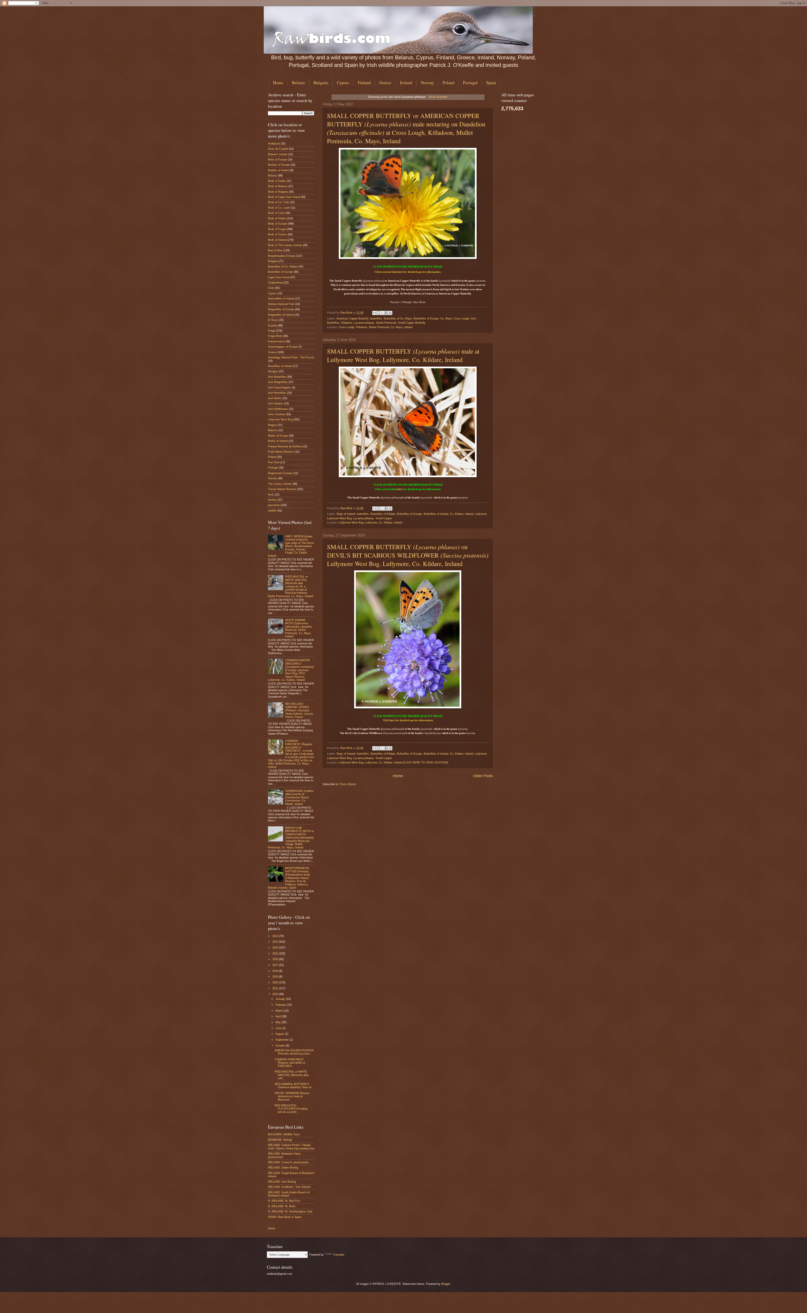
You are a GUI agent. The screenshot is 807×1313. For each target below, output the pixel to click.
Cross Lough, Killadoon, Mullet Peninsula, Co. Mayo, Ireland (375, 327)
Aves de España (278, 148)
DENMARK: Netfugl (280, 1139)
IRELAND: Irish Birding (282, 1181)
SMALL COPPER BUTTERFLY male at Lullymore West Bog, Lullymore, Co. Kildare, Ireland (403, 355)
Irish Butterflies (277, 376)
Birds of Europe (277, 223)
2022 (275, 994)
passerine (274, 505)
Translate (338, 1254)
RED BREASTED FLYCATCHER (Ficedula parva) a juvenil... (291, 1109)
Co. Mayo (446, 318)
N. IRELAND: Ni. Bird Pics (284, 1200)
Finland (364, 82)
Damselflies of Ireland (281, 298)
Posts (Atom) (348, 784)
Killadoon (346, 322)
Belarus (298, 82)
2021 (275, 988)
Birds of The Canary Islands (285, 245)
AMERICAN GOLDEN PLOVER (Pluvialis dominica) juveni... (294, 1052)
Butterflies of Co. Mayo (398, 318)
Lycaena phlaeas (364, 322)
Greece (385, 82)
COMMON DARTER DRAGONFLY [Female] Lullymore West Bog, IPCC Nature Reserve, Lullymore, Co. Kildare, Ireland (291, 670)
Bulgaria (321, 82)
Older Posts (483, 776)
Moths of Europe (278, 435)
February (281, 1004)
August (280, 1033)
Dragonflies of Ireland (281, 314)
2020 (275, 982)
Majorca (273, 430)
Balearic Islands (277, 154)
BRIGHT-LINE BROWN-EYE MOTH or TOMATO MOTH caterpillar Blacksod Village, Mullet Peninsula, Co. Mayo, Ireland (291, 837)
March (280, 1010)
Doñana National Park (281, 304)
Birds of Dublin (277, 181)
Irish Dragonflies (278, 382)
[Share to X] (382, 313)
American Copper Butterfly (352, 318)
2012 (275, 936)
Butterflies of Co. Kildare (283, 266)
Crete (271, 287)
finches (272, 499)
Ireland (406, 82)
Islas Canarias (276, 414)
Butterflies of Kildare (383, 513)
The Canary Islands (280, 483)
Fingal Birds (275, 336)
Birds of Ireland (277, 239)
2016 (275, 959)
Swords (272, 478)
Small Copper (384, 518)
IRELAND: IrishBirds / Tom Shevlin (289, 1186)
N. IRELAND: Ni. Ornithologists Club (290, 1211)
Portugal (470, 82)
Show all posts (437, 96)
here (400, 271)
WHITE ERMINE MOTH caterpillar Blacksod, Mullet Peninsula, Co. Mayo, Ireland (298, 628)
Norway (427, 82)
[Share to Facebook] (386, 313)
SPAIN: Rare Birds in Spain (284, 1217)
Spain (491, 82)
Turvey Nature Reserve (282, 489)
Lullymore (481, 513)
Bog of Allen (275, 250)
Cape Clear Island (279, 277)
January (281, 998)
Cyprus (343, 82)
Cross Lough (461, 318)
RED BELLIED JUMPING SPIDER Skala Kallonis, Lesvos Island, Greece (299, 710)
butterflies (376, 318)
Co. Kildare (456, 513)
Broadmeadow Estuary (281, 255)
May (279, 1022)
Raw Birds (346, 312)
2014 (275, 947)
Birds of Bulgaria (278, 191)
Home (278, 82)
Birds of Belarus (277, 186)
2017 (275, 965)
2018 (275, 970)
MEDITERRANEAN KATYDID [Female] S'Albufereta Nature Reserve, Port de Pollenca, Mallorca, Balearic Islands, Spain (289, 878)
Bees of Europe (277, 159)
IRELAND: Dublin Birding (283, 1167)
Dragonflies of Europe (281, 309)
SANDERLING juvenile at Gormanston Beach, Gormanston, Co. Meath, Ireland (299, 797)
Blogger (445, 1283)
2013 (275, 941)
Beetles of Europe (279, 164)
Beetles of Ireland (278, 170)
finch (271, 494)
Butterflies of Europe (426, 318)
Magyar (272, 425)
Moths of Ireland (278, 441)
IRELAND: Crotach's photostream (288, 1162)
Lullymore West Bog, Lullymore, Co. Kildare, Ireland (370, 522)
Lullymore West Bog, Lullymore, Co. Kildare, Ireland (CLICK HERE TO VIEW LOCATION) (393, 762)
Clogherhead (275, 282)
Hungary (273, 371)
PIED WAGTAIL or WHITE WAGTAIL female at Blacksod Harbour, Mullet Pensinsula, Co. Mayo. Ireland (290, 586)
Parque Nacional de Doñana (285, 446)
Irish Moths (275, 398)
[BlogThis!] (378, 313)
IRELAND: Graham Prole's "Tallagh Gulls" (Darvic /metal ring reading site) (291, 1146)
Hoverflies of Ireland (280, 366)
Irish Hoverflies (277, 392)
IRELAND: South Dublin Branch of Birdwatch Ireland (289, 1194)
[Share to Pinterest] (390, 313)
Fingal (271, 330)
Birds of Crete (276, 213)
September (283, 1039)
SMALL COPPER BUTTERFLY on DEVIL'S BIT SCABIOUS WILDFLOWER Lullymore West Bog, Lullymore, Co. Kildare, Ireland (407, 555)
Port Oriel (274, 462)
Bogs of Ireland (346, 513)
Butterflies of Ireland (436, 513)
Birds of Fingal (277, 229)
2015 (275, 953)
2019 (275, 976)
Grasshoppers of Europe (283, 346)
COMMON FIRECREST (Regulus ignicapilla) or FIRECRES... (290, 1063)
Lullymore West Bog (339, 518)
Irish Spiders (275, 403)
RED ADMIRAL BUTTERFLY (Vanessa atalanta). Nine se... (294, 1085)
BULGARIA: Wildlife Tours (284, 1134)
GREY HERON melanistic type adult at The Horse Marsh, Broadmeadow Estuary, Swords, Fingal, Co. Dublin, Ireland (291, 546)
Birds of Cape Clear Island (284, 197)
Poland (448, 82)
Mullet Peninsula (386, 322)
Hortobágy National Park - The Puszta (291, 357)
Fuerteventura (276, 341)
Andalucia (274, 143)
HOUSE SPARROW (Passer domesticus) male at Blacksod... (292, 1096)
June (279, 1028)
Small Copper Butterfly (412, 322)
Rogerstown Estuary (280, 473)
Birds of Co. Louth (279, 207)
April (279, 1016)
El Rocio (273, 320)
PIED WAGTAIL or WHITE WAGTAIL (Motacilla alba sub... (292, 1075)
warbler (272, 510)
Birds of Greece (277, 234)
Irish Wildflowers (278, 409)
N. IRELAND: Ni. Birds (281, 1206)
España (272, 325)
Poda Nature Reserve (281, 451)
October (281, 1045)
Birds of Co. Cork (278, 202)
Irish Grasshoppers (279, 387)
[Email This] (374, 313)
